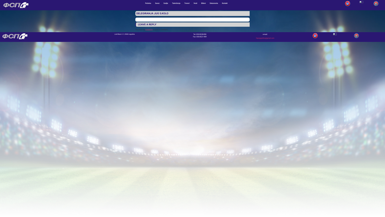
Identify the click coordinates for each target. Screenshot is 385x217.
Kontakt (224, 3)
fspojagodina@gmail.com (265, 38)
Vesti (195, 3)
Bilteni (203, 3)
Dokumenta (214, 3)
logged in (148, 30)
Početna (148, 3)
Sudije (166, 3)
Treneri (187, 3)
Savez (157, 3)
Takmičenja (176, 3)
